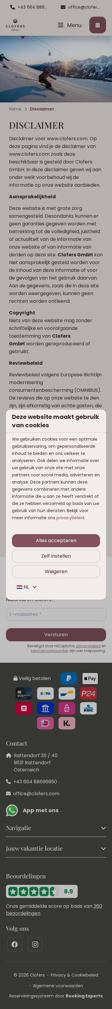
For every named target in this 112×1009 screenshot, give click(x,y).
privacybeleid (70, 518)
